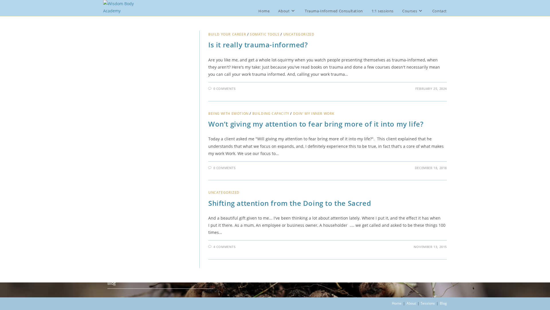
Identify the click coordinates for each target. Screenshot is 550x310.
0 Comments (224, 88)
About (411, 303)
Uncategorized (299, 34)
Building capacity (270, 113)
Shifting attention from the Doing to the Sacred (289, 203)
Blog (111, 283)
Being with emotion (228, 113)
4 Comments (224, 247)
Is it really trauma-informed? (258, 44)
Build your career (227, 34)
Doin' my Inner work (314, 113)
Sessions (428, 303)
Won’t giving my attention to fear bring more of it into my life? (315, 124)
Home (397, 303)
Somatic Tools (265, 34)
